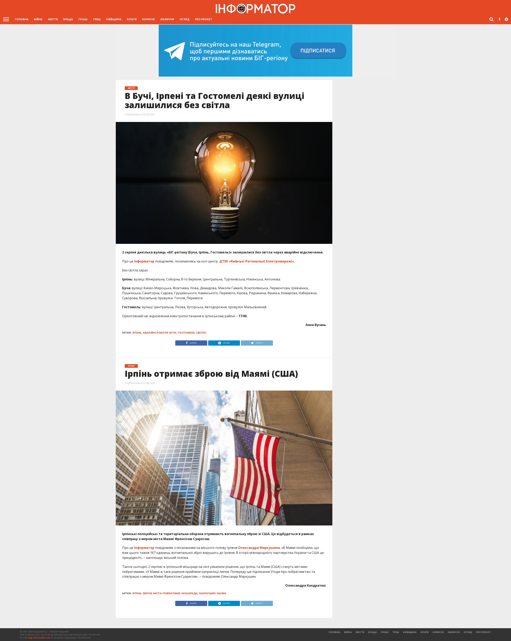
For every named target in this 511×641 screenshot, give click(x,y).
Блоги (132, 19)
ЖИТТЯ (53, 19)
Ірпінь (137, 332)
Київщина (113, 19)
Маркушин (207, 593)
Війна (38, 19)
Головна (21, 19)
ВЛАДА (68, 19)
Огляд (184, 19)
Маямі (221, 593)
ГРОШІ (82, 19)
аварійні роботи (155, 332)
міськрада (189, 593)
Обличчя (167, 19)
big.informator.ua (39, 637)
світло (201, 332)
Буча (173, 332)
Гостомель (186, 332)
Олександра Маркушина (259, 547)
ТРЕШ (97, 19)
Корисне (148, 19)
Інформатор (144, 261)
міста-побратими (166, 593)
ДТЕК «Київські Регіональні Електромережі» (256, 261)
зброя (147, 593)
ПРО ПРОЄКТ (203, 19)
